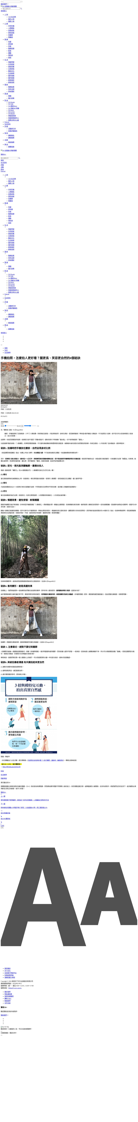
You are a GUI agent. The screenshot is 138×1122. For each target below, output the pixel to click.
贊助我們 (4, 1015)
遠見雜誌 (8, 968)
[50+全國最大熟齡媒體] (9, 6)
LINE (2, 825)
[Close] (1, 1035)
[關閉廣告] (1, 1031)
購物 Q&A (8, 998)
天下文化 (8, 971)
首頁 (6, 348)
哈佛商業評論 (9, 975)
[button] (69, 792)
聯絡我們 (8, 1001)
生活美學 (8, 352)
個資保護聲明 (9, 996)
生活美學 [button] (4, 775)
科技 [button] (2, 771)
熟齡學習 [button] (4, 778)
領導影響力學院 (10, 977)
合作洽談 (8, 1003)
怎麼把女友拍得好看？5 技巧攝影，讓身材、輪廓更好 (45, 760)
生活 (6, 350)
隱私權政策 (8, 994)
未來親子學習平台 (11, 973)
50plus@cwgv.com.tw (15, 988)
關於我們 (8, 992)
